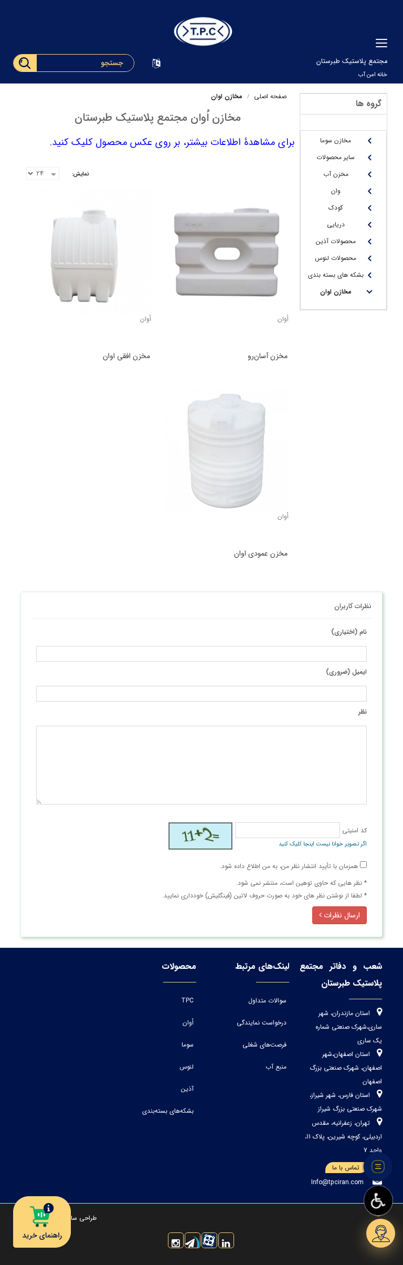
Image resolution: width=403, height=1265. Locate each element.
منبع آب (276, 1067)
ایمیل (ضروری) (346, 672)
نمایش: (80, 174)
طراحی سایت (78, 1218)
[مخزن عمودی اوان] (227, 449)
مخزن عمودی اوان (261, 553)
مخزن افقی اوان (126, 356)
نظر (362, 712)
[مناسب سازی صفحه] (378, 1201)
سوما (188, 1045)
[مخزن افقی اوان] (89, 252)
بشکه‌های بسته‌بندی (168, 1111)
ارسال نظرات (341, 915)
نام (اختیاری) (349, 632)
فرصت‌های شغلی (264, 1045)
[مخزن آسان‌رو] (227, 252)
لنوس (186, 1067)
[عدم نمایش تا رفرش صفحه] (378, 1167)
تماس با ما (345, 1168)
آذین (187, 1089)
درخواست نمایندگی (262, 1023)
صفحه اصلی (270, 96)
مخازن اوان (226, 96)
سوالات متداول (267, 1001)
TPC (187, 1001)
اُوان (188, 1023)
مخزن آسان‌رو (268, 356)
